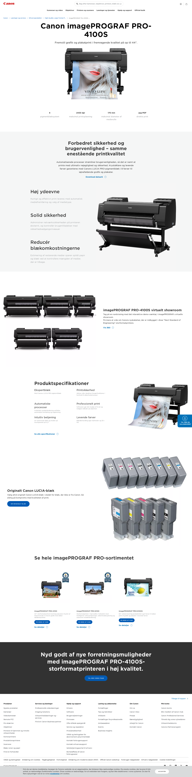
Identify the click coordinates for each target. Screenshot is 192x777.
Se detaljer (39, 627)
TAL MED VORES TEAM (96, 678)
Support (103, 97)
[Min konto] (181, 4)
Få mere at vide (42, 622)
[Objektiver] (75, 10)
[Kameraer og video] (64, 10)
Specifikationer (91, 97)
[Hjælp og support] (133, 10)
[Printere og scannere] (95, 10)
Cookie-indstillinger (168, 760)
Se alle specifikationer (45, 434)
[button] (185, 421)
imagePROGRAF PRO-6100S (131, 611)
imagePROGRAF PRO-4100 (45, 611)
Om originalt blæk (18, 504)
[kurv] (186, 4)
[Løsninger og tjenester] (116, 10)
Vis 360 (107, 328)
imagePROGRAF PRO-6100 (88, 611)
